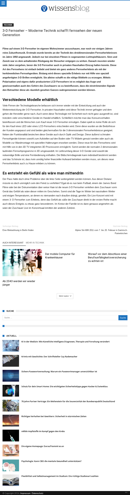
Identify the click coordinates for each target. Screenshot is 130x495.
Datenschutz (37, 493)
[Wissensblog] (65, 4)
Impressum (25, 493)
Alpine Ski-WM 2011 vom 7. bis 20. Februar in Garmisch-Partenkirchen (101, 230)
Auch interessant (13, 243)
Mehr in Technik (35, 243)
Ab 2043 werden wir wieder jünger (19, 283)
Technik (8, 25)
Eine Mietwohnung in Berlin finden (18, 228)
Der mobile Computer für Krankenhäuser (60, 255)
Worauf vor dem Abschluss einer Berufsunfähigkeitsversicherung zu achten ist (107, 257)
